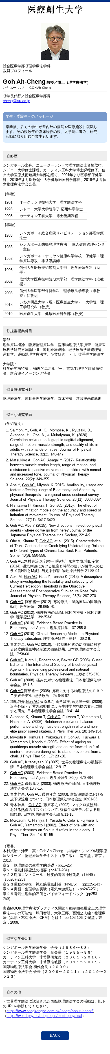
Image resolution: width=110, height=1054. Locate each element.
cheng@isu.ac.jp (16, 101)
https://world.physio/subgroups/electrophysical (44, 1016)
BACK (55, 1035)
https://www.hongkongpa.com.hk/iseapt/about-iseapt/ (49, 1011)
